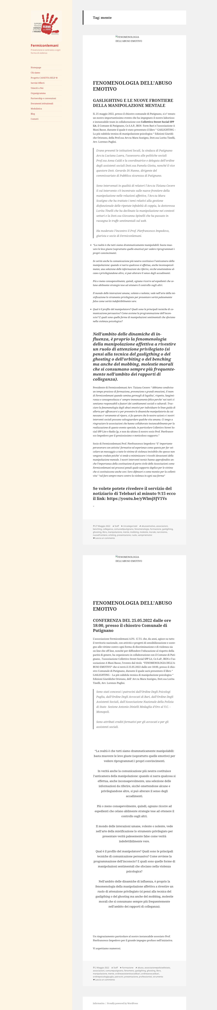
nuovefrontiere (100, 535)
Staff (117, 526)
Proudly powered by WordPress (122, 1003)
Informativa (98, 1003)
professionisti (145, 976)
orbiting (112, 535)
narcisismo (162, 532)
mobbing (134, 532)
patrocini (119, 976)
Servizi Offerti (37, 83)
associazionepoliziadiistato (157, 967)
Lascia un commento (105, 538)
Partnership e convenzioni (43, 98)
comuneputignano (114, 970)
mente (126, 532)
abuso (141, 967)
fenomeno (129, 970)
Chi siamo (35, 72)
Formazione (127, 967)
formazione (155, 529)
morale (152, 532)
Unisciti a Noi (37, 88)
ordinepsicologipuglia (103, 976)
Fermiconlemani (44, 45)
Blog (33, 113)
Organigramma (38, 93)
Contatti (34, 119)
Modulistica (36, 108)
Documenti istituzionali (42, 103)
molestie (144, 532)
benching (97, 529)
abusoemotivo (148, 526)
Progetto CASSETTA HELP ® (44, 77)
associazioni (162, 526)
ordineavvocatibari (150, 973)
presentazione (124, 535)
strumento (158, 976)
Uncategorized (130, 526)
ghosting (97, 532)
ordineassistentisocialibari (127, 973)
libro (104, 532)
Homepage (36, 67)
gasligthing (167, 529)
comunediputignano (123, 529)
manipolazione (115, 532)
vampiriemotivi (145, 535)
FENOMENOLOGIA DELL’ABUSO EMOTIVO (132, 85)
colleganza (108, 529)
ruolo (134, 535)
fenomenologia (141, 529)
